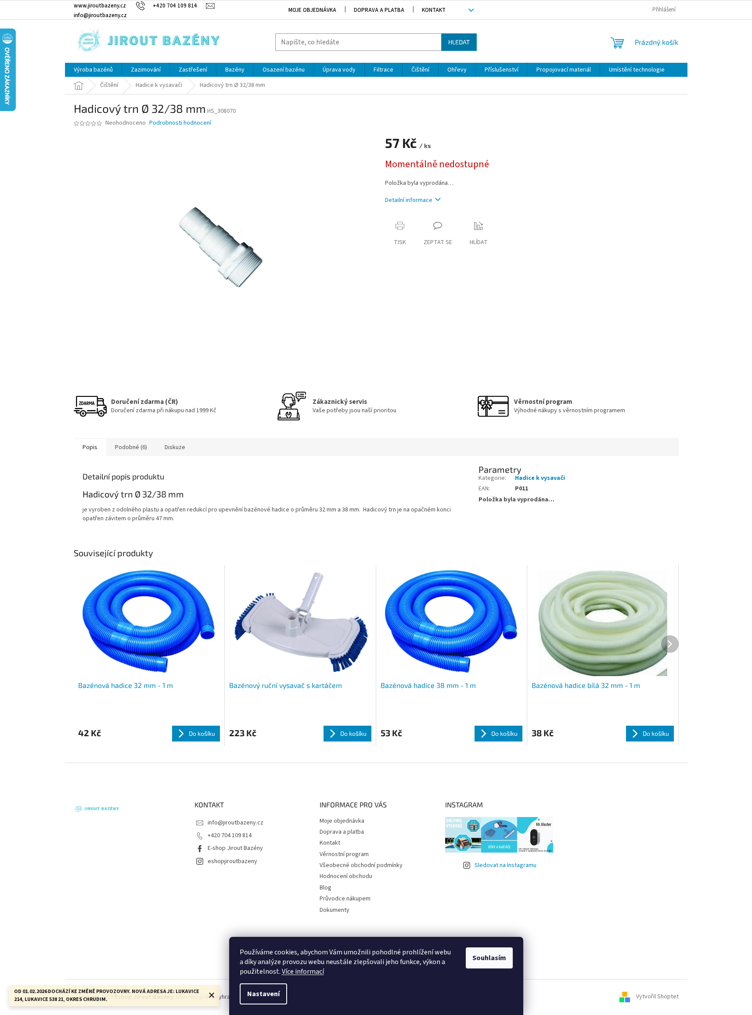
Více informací (303, 971)
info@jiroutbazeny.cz (235, 822)
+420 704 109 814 (230, 835)
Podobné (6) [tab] (131, 447)
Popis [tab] (90, 447)
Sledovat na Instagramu (505, 865)
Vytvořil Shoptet (657, 997)
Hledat (459, 42)
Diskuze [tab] (175, 447)
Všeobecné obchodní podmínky (361, 865)
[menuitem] (93, 70)
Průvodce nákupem (345, 898)
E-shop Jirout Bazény (235, 848)
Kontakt (434, 10)
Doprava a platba (379, 10)
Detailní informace (408, 200)
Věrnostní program (344, 854)
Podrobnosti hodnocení (180, 123)
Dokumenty (334, 910)
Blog (325, 887)
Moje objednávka (312, 10)
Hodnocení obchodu (346, 876)
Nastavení (263, 994)
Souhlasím (489, 958)
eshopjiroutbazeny (232, 861)
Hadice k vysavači (540, 478)
